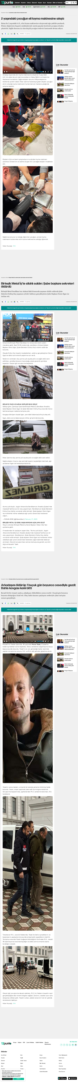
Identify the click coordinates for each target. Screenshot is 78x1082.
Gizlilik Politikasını (10, 1076)
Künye (14, 1042)
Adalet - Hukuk (23, 1060)
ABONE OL (22, 33)
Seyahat (3, 1069)
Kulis (21, 1055)
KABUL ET (19, 1078)
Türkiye (21, 1069)
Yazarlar (23, 3)
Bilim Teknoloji (42, 1063)
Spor (44, 3)
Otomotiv (61, 1066)
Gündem (17, 3)
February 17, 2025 (31, 519)
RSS (24, 1042)
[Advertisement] (67, 53)
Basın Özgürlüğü (62, 1069)
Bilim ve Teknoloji (57, 3)
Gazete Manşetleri (44, 1071)
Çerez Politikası (30, 1042)
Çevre (41, 1066)
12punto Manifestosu (48, 1043)
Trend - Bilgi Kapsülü (63, 1055)
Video (65, 3)
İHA (14, 246)
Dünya (29, 3)
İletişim (19, 1042)
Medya (60, 1060)
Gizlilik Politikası (39, 1042)
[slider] (18, 71)
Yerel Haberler (43, 1069)
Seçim (21, 1071)
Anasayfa (3, 12)
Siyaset (49, 3)
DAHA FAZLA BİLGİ (7, 1078)
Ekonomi (34, 3)
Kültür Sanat (61, 1058)
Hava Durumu (62, 1071)
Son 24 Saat (3, 1055)
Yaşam (40, 3)
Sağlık (21, 1058)
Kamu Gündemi (43, 1058)
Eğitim (21, 1063)
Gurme (60, 1063)
